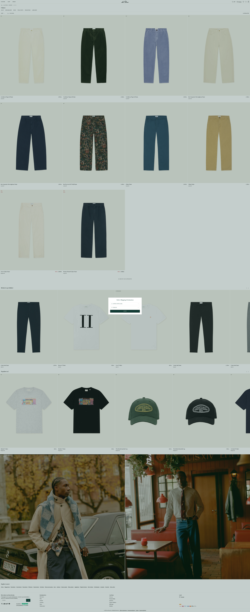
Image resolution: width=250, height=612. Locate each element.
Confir (125, 311)
